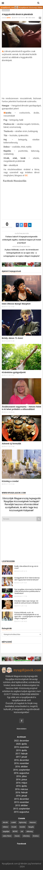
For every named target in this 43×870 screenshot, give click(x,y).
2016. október (21, 766)
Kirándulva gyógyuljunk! (14, 372)
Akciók (5, 822)
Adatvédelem (21, 729)
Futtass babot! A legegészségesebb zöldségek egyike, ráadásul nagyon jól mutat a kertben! (21, 239)
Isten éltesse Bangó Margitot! (16, 304)
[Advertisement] (21, 80)
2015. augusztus (21, 812)
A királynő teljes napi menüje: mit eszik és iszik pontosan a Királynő (26, 602)
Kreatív (14, 827)
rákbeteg (29, 831)
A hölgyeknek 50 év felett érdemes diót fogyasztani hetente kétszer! (27, 579)
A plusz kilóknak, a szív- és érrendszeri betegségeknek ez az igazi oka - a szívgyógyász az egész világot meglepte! (21, 252)
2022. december (21, 740)
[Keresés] (38, 519)
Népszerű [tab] (7, 642)
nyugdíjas (6, 831)
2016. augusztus (21, 773)
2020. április (21, 744)
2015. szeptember (21, 808)
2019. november (21, 747)
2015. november (21, 802)
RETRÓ (15, 831)
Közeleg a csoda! (10, 481)
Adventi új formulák (11, 443)
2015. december (21, 799)
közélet (22, 827)
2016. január (21, 795)
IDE (26, 175)
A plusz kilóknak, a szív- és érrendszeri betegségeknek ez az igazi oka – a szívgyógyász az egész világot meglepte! (27, 615)
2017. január (21, 757)
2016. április (21, 786)
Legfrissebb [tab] (8, 561)
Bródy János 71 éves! (12, 338)
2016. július (21, 776)
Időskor (5, 827)
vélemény (26, 836)
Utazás (17, 836)
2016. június (21, 779)
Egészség (22, 822)
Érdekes (36, 836)
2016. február (21, 792)
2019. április (21, 750)
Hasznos (33, 822)
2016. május (21, 783)
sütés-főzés (7, 836)
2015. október (21, 805)
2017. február (21, 753)
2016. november (21, 763)
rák (22, 831)
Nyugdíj (30, 827)
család (13, 822)
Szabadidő (6, 10)
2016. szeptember (21, 770)
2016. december (21, 760)
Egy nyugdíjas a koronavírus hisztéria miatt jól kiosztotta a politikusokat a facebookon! (27, 591)
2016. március (21, 789)
